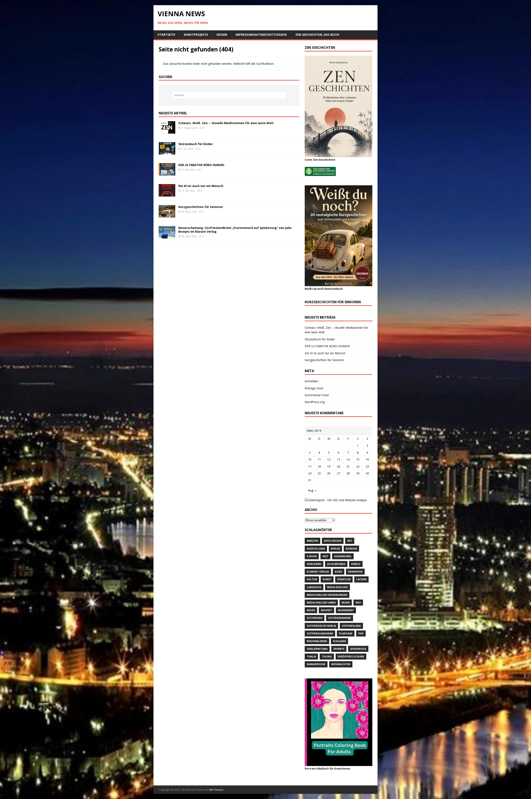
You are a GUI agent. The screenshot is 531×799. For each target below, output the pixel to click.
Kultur (312, 579)
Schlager (339, 641)
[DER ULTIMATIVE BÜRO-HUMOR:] (167, 173)
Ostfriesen (314, 618)
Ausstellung (316, 548)
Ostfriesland (351, 626)
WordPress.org (315, 402)
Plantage (345, 633)
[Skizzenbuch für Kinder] (167, 152)
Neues (311, 610)
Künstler (344, 579)
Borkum (351, 548)
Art (349, 540)
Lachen (361, 579)
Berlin (335, 548)
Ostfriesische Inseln (321, 626)
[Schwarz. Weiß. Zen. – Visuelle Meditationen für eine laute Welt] (167, 131)
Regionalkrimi (317, 641)
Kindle (355, 564)
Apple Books (332, 540)
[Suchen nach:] (229, 95)
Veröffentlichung (351, 656)
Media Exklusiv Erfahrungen (327, 595)
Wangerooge (316, 664)
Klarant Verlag (318, 571)
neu (358, 602)
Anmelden (311, 381)
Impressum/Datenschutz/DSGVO (261, 35)
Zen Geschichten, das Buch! (317, 35)
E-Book (312, 556)
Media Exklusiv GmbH (321, 602)
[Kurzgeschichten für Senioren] (167, 215)
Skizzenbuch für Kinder (195, 144)
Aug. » (312, 490)
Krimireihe (355, 571)
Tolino (327, 656)
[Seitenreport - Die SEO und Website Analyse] (336, 500)
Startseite (166, 35)
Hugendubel (343, 556)
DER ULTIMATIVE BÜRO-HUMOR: (201, 165)
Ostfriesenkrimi (339, 618)
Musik (346, 602)
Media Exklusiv (337, 587)
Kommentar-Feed (317, 395)
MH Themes (216, 790)
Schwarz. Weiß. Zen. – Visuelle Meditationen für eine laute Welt (226, 123)
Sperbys (338, 649)
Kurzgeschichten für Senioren (200, 207)
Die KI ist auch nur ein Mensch (200, 186)
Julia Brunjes (336, 564)
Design (222, 35)
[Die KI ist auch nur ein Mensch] (167, 194)
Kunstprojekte (196, 35)
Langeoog (314, 587)
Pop (361, 633)
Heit (325, 556)
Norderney (346, 610)
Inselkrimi (314, 564)
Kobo (338, 571)
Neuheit (326, 610)
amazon (312, 540)
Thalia (311, 656)
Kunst (327, 579)
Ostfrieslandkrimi (320, 633)
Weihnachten (340, 664)
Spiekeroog (358, 649)
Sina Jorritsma (317, 649)
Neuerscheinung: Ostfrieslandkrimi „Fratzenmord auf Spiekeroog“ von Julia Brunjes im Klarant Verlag (234, 229)
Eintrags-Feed (314, 388)
